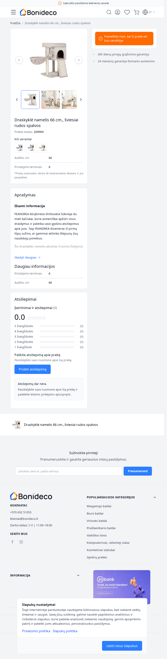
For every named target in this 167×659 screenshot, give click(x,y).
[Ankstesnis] (19, 60)
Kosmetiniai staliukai (101, 550)
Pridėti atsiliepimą (32, 369)
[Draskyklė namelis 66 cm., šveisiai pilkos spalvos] (19, 148)
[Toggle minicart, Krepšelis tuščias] (136, 12)
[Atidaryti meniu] (13, 12)
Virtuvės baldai (97, 521)
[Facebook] (12, 542)
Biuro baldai (95, 513)
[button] (122, 497)
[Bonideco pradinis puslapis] (31, 496)
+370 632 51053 (20, 512)
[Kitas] (78, 60)
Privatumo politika (36, 631)
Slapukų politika (65, 631)
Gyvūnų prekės (97, 557)
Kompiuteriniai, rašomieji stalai (108, 543)
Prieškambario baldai (101, 528)
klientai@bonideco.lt (24, 519)
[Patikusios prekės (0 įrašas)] (127, 12)
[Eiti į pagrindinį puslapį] (38, 12)
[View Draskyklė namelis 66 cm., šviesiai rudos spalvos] (30, 99)
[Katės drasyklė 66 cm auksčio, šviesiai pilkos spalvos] (31, 148)
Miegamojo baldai (99, 506)
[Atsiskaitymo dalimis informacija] (121, 587)
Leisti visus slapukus (122, 646)
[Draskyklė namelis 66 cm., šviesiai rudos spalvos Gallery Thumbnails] (49, 99)
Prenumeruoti (138, 471)
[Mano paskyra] (117, 12)
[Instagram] (21, 542)
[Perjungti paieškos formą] (109, 12)
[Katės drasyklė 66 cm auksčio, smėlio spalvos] (42, 148)
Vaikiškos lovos (97, 535)
